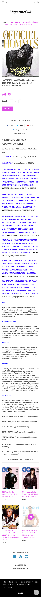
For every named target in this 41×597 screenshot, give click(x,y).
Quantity (5, 101)
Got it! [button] (20, 593)
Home (4, 22)
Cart (37, 2)
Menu (6, 2)
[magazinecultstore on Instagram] (26, 557)
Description (19, 133)
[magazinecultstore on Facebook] (14, 557)
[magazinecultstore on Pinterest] (20, 557)
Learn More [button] (7, 587)
